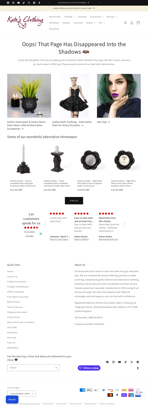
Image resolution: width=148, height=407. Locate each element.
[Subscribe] (56, 367)
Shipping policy (91, 404)
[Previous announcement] (48, 2)
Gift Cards (11, 337)
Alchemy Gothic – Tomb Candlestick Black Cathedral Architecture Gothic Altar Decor (57, 183)
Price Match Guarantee (17, 296)
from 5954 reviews (29, 233)
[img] (31, 227)
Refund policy (48, 404)
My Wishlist (12, 332)
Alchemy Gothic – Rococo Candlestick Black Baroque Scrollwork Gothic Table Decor (23, 183)
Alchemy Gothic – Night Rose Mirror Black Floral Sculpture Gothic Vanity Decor (89, 183)
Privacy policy (61, 404)
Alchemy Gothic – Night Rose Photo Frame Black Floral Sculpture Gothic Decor (123, 183)
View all (74, 200)
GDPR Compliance (15, 291)
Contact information (107, 404)
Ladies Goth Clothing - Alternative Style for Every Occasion (72, 123)
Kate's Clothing (19, 404)
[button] (69, 17)
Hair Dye (102, 122)
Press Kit (11, 342)
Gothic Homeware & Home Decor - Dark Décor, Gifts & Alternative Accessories (27, 125)
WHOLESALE (12, 347)
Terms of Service (14, 307)
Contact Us (12, 276)
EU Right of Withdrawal (18, 286)
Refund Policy (13, 302)
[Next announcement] (100, 2)
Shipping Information (17, 312)
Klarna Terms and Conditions (20, 322)
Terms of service (76, 404)
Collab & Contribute (16, 281)
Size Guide (12, 327)
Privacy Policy (13, 317)
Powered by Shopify (32, 404)
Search (10, 271)
